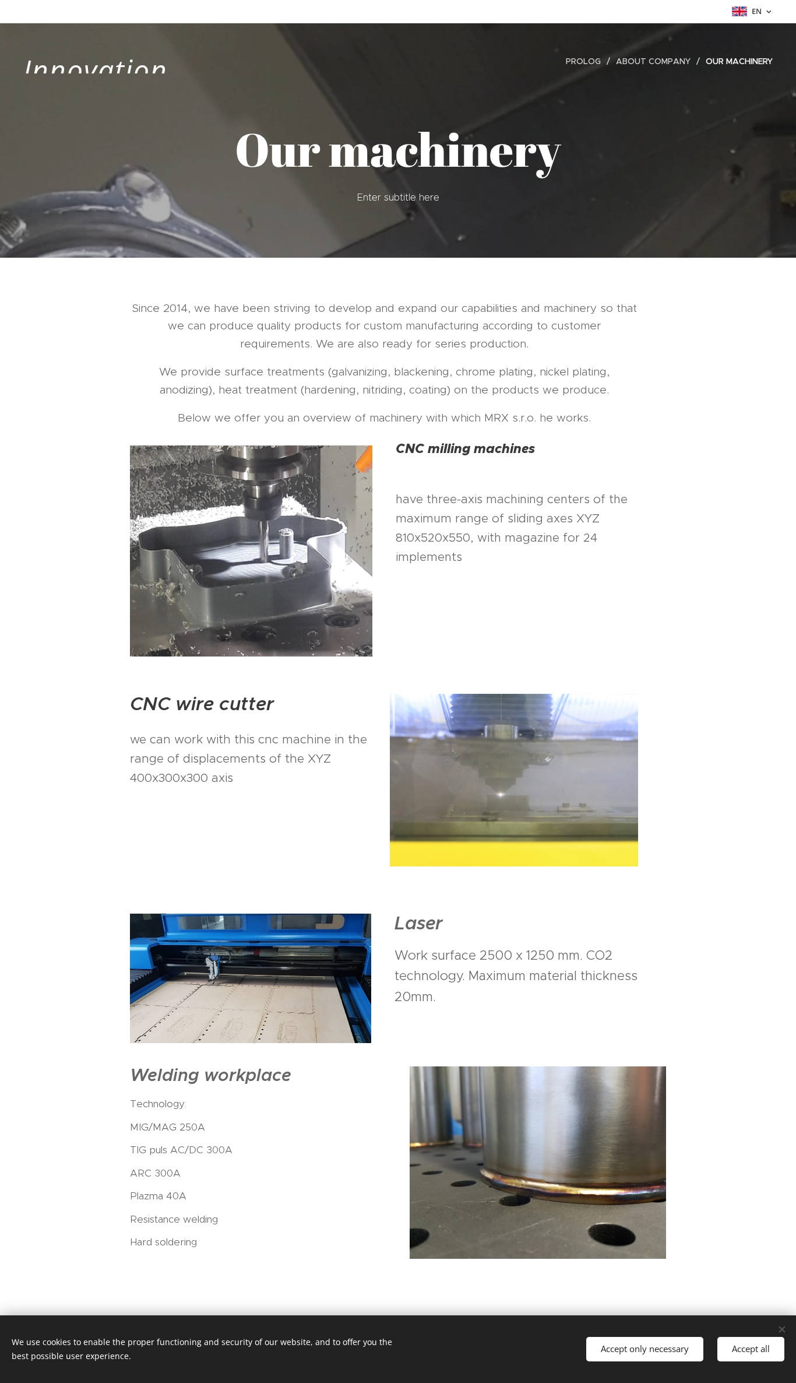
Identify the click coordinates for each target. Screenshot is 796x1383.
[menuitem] (586, 61)
